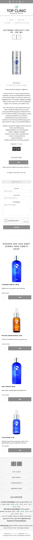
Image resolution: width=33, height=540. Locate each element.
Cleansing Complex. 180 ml (10, 284)
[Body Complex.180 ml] (16, 369)
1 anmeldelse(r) (10, 85)
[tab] (16, 182)
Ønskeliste (16, 1)
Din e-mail (16, 195)
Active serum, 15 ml (8, 437)
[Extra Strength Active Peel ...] (14, 37)
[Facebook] (13, 464)
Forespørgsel (16, 202)
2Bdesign (26, 533)
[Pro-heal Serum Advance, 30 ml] (16, 318)
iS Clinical (20, 144)
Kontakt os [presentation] (16, 182)
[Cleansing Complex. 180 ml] (16, 267)
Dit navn (16, 188)
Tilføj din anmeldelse (21, 85)
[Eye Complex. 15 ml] (18, 37)
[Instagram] (19, 464)
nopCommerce (13, 533)
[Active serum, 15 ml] (16, 420)
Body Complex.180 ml (8, 386)
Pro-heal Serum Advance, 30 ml (12, 335)
